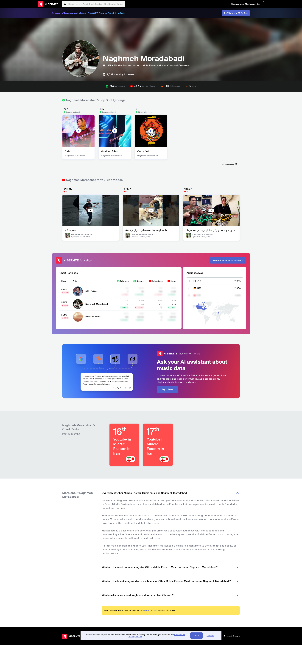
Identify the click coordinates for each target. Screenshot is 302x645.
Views (173, 281)
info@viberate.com (148, 610)
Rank (63, 281)
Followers (124, 281)
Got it (196, 635)
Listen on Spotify (227, 164)
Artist (75, 281)
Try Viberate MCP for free (236, 13)
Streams (140, 281)
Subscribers (157, 281)
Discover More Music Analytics (245, 4)
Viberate (48, 4)
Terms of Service (232, 636)
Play (78, 130)
